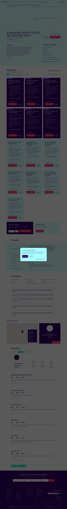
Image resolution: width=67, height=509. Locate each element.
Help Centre (8, 493)
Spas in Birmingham (19, 498)
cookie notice (37, 253)
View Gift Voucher (46, 37)
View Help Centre (62, 2)
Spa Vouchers (26, 74)
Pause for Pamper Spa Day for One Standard (50, 143)
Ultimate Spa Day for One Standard (15, 172)
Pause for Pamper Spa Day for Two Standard (50, 173)
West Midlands (14, 4)
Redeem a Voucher (10, 491)
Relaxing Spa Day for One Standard (15, 142)
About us (8, 495)
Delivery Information (29, 493)
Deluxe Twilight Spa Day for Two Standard (51, 112)
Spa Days (19, 74)
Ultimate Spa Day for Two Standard (15, 199)
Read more (9, 57)
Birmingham (19, 4)
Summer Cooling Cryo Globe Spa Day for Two (51, 82)
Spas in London (18, 494)
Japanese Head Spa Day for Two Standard (33, 112)
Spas (10, 4)
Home (7, 4)
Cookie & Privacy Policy (29, 494)
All (8, 74)
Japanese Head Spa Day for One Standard (33, 82)
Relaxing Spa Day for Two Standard (15, 111)
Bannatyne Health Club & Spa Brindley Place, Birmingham (31, 4)
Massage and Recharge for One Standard (32, 143)
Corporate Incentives (29, 495)
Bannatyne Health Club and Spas (50, 335)
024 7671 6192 (57, 491)
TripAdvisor (27, 351)
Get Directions (31, 340)
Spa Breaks (8, 499)
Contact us (8, 494)
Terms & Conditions (29, 491)
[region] (22, 333)
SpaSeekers (21, 351)
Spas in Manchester (19, 495)
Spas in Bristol (18, 497)
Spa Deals (13, 74)
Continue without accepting (40, 259)
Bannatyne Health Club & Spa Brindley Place (23, 34)
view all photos (56, 27)
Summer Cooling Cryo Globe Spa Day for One (14, 82)
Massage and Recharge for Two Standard (32, 173)
